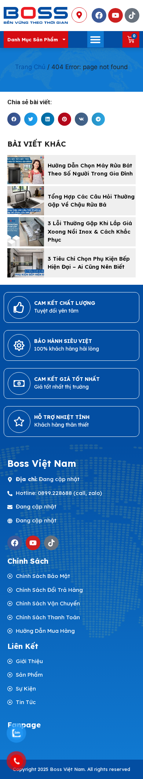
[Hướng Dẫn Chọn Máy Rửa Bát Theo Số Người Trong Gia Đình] (25, 169)
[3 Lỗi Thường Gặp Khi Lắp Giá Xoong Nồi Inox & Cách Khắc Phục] (25, 231)
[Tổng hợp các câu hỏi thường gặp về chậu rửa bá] (25, 200)
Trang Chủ (30, 67)
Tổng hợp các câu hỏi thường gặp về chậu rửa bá (91, 200)
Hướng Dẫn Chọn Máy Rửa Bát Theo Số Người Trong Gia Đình (90, 169)
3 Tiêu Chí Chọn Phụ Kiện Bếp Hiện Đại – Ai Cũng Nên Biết (89, 263)
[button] (95, 39)
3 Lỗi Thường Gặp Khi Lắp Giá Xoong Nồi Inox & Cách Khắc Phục (90, 231)
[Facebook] (14, 543)
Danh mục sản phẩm (32, 39)
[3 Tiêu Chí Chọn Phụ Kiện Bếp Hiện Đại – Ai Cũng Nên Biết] (25, 262)
